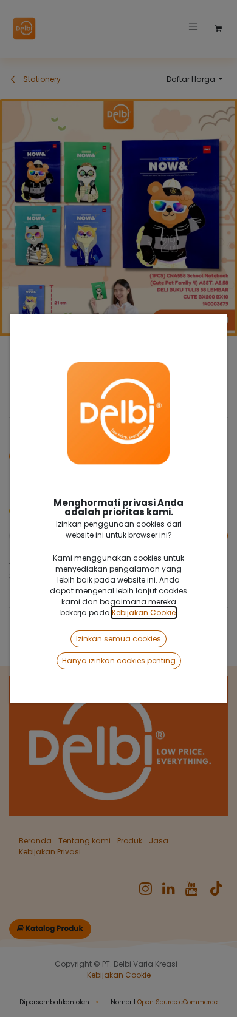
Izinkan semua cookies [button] (118, 639)
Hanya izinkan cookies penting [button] (119, 660)
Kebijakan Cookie (144, 612)
